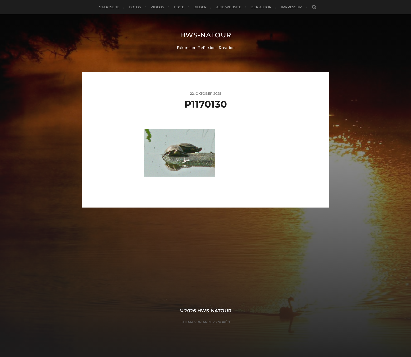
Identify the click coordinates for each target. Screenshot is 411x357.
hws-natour (205, 35)
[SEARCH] (314, 7)
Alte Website (228, 7)
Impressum (291, 7)
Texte (179, 7)
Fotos (135, 7)
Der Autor (261, 7)
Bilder (200, 7)
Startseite (109, 7)
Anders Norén (216, 322)
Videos (157, 7)
